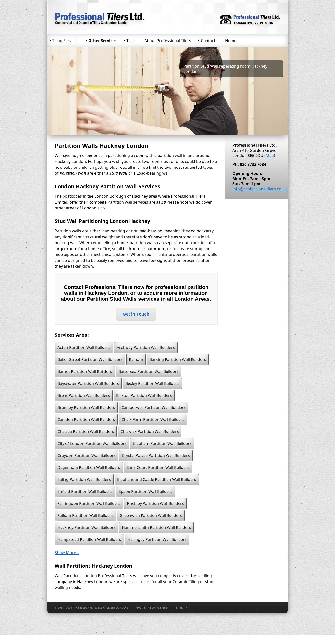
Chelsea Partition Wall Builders (85, 431)
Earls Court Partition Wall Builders (158, 467)
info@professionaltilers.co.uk (259, 189)
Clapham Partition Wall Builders (162, 443)
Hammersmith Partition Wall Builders (156, 527)
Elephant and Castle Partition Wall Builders (156, 479)
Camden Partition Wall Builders (86, 419)
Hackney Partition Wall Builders (86, 527)
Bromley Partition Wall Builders (86, 407)
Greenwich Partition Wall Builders (151, 515)
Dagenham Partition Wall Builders (88, 467)
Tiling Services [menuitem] (65, 40)
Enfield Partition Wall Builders (84, 491)
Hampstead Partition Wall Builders (89, 539)
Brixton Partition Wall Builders (144, 395)
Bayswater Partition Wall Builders (88, 383)
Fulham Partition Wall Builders (85, 515)
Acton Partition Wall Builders (83, 347)
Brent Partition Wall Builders (83, 395)
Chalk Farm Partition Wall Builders (152, 419)
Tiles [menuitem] (130, 40)
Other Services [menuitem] (102, 40)
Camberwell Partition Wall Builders (153, 407)
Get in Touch (136, 314)
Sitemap (181, 607)
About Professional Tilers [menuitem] (167, 40)
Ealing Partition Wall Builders (84, 479)
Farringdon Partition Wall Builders (88, 503)
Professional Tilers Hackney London (100, 607)
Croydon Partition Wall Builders (86, 455)
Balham (136, 359)
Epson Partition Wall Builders (145, 491)
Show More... (67, 552)
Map (270, 155)
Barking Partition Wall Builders (177, 359)
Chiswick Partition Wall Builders (149, 431)
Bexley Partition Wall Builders (152, 383)
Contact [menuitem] (208, 40)
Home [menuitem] (230, 40)
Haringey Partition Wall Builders (157, 539)
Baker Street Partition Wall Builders (90, 359)
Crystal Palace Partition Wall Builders (156, 455)
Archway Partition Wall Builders (146, 347)
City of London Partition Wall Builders (92, 443)
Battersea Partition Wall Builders (148, 371)
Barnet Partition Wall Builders (84, 371)
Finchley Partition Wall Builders (155, 503)
